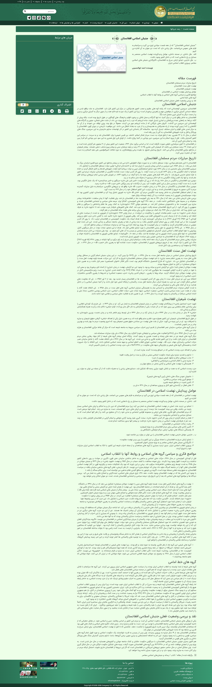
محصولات (37, 2)
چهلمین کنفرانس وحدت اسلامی (180, 681)
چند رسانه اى (60, 2)
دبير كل (124, 22)
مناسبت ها (48, 2)
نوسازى (146, 22)
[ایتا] (39, 18)
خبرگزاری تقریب (185, 668)
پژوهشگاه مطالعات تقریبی (182, 671)
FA (20, 2)
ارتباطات (54, 22)
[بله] (44, 18)
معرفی (156, 22)
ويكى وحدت (187, 677)
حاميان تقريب (112, 22)
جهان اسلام (135, 22)
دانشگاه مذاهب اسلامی (183, 674)
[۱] (161, 114)
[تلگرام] (29, 18)
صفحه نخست (188, 29)
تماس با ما (26, 2)
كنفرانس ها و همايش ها (70, 22)
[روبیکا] (49, 18)
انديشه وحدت (97, 22)
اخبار (86, 22)
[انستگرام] (34, 18)
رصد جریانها (175, 29)
